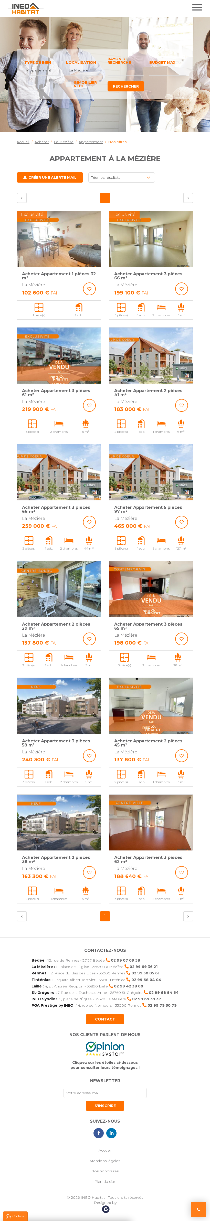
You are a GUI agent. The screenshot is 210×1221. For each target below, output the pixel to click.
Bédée (38, 960)
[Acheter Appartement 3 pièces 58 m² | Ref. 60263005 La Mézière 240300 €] (59, 706)
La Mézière (42, 966)
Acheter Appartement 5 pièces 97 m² (148, 509)
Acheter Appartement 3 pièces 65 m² (148, 626)
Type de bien (37, 62)
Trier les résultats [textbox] (105, 177)
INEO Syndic (43, 999)
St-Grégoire (43, 992)
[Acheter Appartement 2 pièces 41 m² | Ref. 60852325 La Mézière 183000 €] (151, 356)
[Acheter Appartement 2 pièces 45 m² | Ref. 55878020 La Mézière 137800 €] (151, 706)
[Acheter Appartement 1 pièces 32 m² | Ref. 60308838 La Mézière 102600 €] (59, 239)
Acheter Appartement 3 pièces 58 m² (56, 743)
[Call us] (198, 1209)
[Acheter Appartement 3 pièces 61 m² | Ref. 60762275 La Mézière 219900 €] (59, 356)
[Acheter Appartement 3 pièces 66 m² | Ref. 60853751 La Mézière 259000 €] (59, 472)
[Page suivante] (188, 198)
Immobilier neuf (85, 84)
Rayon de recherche (119, 60)
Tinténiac (41, 979)
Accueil (105, 1150)
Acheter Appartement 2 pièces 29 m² (56, 626)
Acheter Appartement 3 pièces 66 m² (148, 275)
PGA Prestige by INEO (53, 1005)
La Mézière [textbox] (78, 70)
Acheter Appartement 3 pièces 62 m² (148, 859)
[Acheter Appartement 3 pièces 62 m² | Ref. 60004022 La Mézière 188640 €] (151, 823)
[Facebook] (98, 1133)
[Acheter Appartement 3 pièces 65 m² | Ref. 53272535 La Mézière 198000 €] (151, 589)
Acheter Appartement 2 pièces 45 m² (148, 743)
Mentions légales (105, 1161)
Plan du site (104, 1181)
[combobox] (42, 70)
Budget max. (162, 62)
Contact (105, 1019)
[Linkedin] (111, 1133)
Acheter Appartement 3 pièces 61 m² (56, 392)
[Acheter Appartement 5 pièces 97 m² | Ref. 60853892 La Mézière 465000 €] (151, 472)
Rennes (39, 973)
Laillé (37, 986)
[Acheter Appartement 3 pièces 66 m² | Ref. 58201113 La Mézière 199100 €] (151, 239)
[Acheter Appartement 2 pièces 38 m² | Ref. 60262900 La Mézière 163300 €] (59, 823)
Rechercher (126, 86)
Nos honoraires (105, 1171)
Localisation (81, 62)
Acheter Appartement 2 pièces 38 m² (56, 859)
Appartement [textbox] (39, 70)
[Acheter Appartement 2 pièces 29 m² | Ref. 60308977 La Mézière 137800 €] (59, 589)
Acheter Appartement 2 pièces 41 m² (148, 392)
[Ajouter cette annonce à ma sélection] (89, 288)
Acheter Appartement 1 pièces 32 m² (59, 275)
